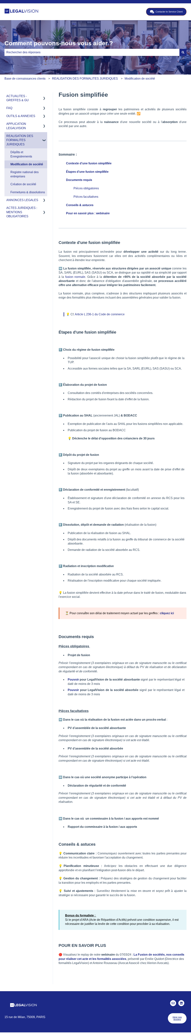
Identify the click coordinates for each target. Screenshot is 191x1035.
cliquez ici (167, 613)
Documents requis (79, 180)
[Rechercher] (183, 52)
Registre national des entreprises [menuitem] (24, 174)
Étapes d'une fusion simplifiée (87, 171)
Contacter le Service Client (169, 11)
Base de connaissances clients (25, 78)
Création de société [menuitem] (23, 184)
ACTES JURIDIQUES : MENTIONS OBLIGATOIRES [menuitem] (21, 212)
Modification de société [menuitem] (26, 164)
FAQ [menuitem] (9, 108)
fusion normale (75, 276)
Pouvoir (73, 679)
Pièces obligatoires (86, 188)
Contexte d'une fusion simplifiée (89, 163)
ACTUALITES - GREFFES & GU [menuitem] (17, 98)
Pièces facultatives (86, 196)
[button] (44, 96)
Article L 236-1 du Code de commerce (100, 314)
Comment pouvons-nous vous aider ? (58, 43)
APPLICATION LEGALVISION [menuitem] (16, 126)
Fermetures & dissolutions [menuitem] (27, 192)
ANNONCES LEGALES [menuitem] (22, 200)
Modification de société (140, 78)
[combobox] (91, 52)
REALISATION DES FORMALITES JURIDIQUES (85, 78)
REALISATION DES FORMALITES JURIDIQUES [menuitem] (19, 140)
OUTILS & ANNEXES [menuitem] (20, 116)
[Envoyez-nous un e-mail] (173, 1003)
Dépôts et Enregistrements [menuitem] (21, 154)
